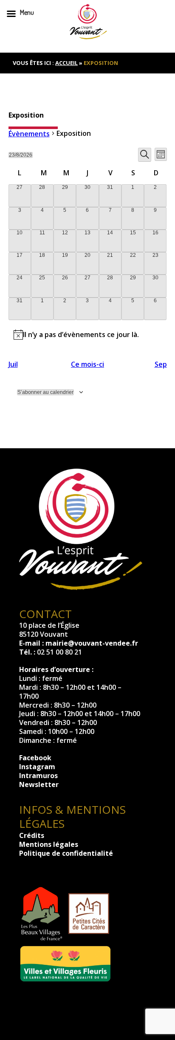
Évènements (29, 133)
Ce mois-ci (87, 364)
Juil (13, 364)
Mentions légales (48, 844)
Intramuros (38, 775)
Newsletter (39, 784)
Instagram (37, 766)
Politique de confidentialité (66, 853)
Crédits (31, 835)
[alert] (87, 334)
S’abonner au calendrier (45, 392)
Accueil (66, 63)
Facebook (35, 757)
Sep (161, 364)
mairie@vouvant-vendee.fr (91, 643)
